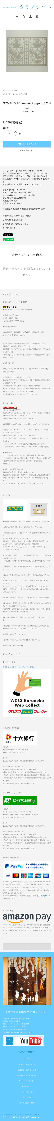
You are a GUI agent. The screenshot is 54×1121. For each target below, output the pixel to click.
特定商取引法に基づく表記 (27, 1075)
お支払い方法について (27, 1064)
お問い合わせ (27, 1086)
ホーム (27, 1059)
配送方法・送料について (27, 1070)
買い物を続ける (9, 228)
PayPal (45, 896)
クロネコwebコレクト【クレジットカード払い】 (19, 667)
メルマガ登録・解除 (26, 1103)
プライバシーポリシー (27, 1081)
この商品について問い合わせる (15, 224)
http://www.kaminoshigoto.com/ (18, 1032)
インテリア (7, 94)
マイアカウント (27, 1097)
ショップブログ (27, 1092)
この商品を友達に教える (13, 220)
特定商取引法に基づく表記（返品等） (18, 216)
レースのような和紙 (10, 90)
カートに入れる (29, 143)
